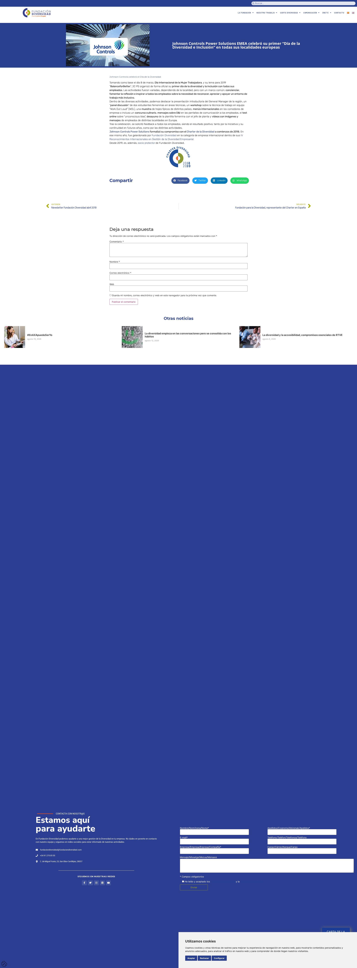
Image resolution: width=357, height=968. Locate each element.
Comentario (116, 241)
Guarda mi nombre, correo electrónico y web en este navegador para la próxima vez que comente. (164, 295)
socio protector (146, 142)
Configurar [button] (219, 958)
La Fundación (244, 13)
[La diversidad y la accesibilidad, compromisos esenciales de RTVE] (249, 337)
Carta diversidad (289, 13)
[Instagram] (96, 882)
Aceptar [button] (191, 958)
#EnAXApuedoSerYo (39, 335)
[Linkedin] (102, 882)
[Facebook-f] (84, 882)
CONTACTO (339, 13)
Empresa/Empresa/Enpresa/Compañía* (200, 847)
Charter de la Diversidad (200, 131)
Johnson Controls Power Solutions (129, 131)
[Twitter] (90, 882)
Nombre (114, 262)
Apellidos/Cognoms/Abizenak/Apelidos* (288, 828)
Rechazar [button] (204, 958)
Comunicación (310, 13)
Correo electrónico (120, 273)
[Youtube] (108, 882)
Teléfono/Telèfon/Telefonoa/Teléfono (287, 837)
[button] (180, 180)
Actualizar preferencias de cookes (4, 964)
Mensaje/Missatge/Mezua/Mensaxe (198, 857)
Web (111, 284)
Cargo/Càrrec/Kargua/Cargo (282, 847)
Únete (325, 13)
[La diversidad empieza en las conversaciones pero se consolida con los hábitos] (132, 337)
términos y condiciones (223, 881)
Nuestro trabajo (265, 13)
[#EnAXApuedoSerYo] (14, 337)
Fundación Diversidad (164, 135)
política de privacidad (251, 881)
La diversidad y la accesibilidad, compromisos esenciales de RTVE (302, 335)
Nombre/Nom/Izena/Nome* (194, 828)
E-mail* (184, 837)
